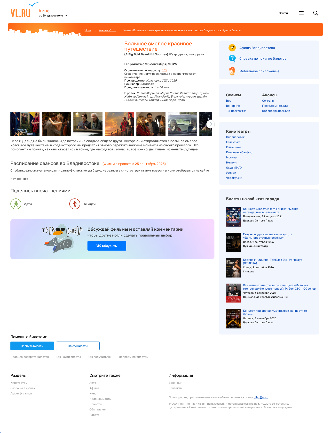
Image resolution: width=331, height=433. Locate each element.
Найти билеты (78, 346)
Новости (95, 404)
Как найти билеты (68, 357)
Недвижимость (100, 398)
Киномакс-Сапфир (239, 152)
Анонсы (269, 95)
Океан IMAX (234, 167)
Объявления (98, 409)
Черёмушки (234, 178)
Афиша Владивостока (257, 48)
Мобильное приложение (259, 71)
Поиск (315, 13)
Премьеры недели (275, 105)
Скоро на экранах (22, 388)
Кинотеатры (238, 131)
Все (228, 100)
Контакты (175, 388)
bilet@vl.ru (261, 397)
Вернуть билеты (32, 346)
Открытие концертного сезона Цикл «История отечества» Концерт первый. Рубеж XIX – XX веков (279, 287)
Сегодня (268, 100)
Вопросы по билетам (133, 357)
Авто (92, 382)
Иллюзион (233, 147)
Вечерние (233, 105)
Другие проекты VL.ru (301, 13)
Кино (44, 11)
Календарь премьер (276, 111)
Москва (231, 157)
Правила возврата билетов (29, 357)
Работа (94, 415)
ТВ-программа (236, 111)
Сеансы (233, 95)
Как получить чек (100, 357)
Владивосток (235, 137)
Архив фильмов (21, 393)
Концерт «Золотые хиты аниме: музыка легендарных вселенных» (270, 210)
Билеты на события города (252, 198)
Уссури (231, 172)
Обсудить (109, 246)
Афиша (94, 388)
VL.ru (24, 9)
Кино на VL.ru (107, 30)
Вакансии (175, 382)
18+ (164, 70)
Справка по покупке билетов (262, 59)
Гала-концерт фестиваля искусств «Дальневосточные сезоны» (267, 236)
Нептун (231, 162)
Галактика (233, 142)
